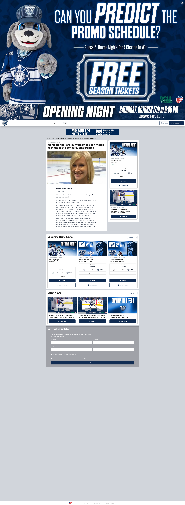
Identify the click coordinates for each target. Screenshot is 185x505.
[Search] (65, 123)
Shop (59, 123)
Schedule (12, 123)
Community (52, 123)
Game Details (124, 185)
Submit (92, 363)
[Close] (182, 3)
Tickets (124, 181)
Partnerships (43, 123)
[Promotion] (92, 112)
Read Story (124, 216)
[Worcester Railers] (4, 123)
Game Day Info (33, 123)
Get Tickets (175, 123)
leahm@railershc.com (90, 226)
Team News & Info (21, 123)
